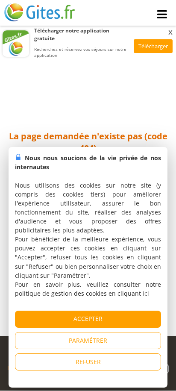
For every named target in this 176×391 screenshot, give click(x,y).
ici (146, 293)
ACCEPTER (88, 319)
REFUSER (88, 362)
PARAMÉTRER (88, 340)
